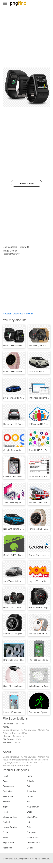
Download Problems (23, 313)
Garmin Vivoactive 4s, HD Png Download (21, 371)
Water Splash (33, 837)
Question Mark (33, 842)
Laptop (30, 796)
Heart (5, 775)
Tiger (5, 806)
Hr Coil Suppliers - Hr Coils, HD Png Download (24, 659)
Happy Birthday (10, 827)
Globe (5, 832)
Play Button (8, 796)
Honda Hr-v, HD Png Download (17, 424)
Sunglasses (8, 786)
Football (6, 821)
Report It (7, 313)
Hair (28, 821)
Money (30, 847)
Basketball (7, 791)
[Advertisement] (26, 41)
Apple (5, 780)
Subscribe (31, 791)
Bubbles (6, 801)
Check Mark (32, 816)
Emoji (29, 811)
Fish (29, 827)
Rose (5, 811)
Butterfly (30, 780)
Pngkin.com (8, 842)
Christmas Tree (10, 816)
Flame (29, 775)
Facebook (7, 847)
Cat (28, 786)
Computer (31, 832)
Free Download (26, 183)
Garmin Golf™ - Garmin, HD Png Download (22, 555)
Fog (28, 801)
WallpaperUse (33, 806)
